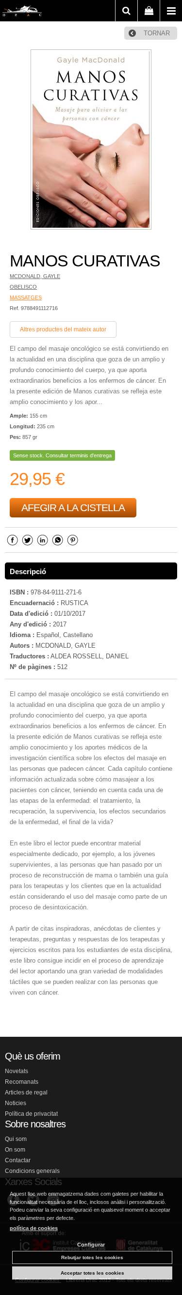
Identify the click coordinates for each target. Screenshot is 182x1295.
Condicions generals (32, 1171)
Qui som (16, 1139)
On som (15, 1149)
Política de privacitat (31, 1113)
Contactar (18, 1160)
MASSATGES (26, 297)
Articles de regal (26, 1092)
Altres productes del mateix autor (63, 329)
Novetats (16, 1071)
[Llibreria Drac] (22, 12)
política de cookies (34, 1228)
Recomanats (21, 1081)
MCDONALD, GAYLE (35, 276)
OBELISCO (23, 287)
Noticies (15, 1103)
